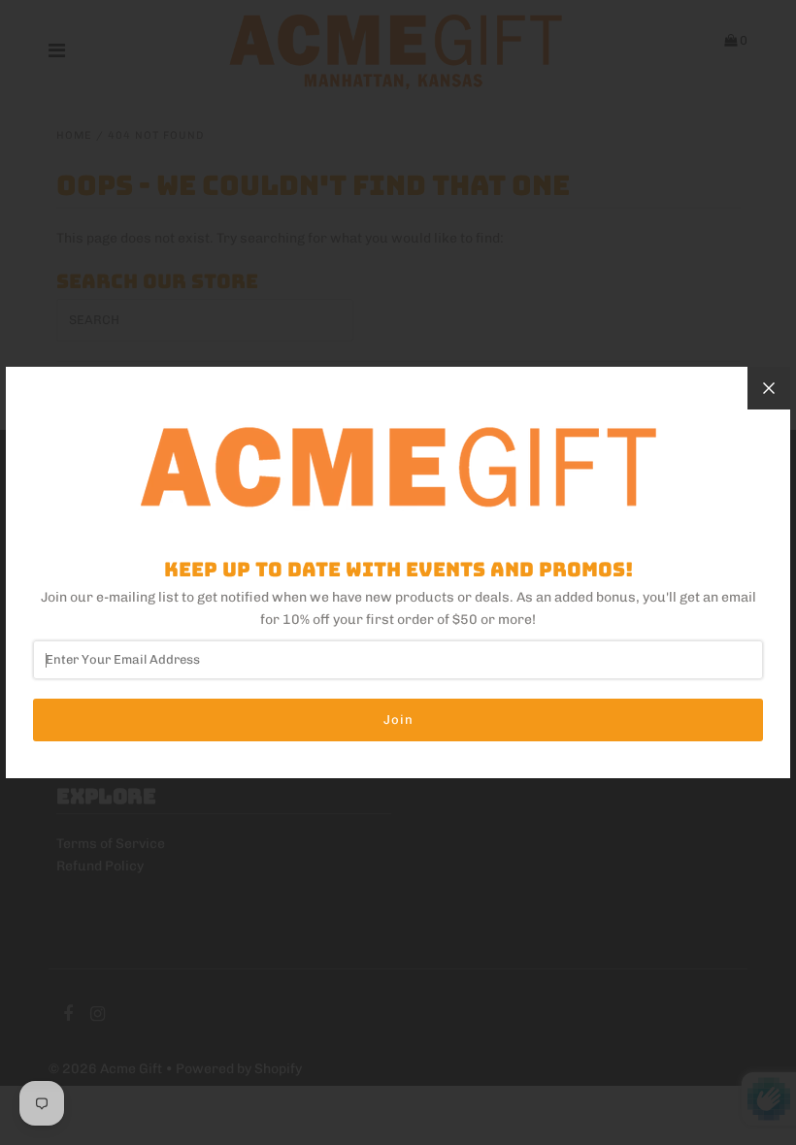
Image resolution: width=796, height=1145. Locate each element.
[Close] (768, 388)
